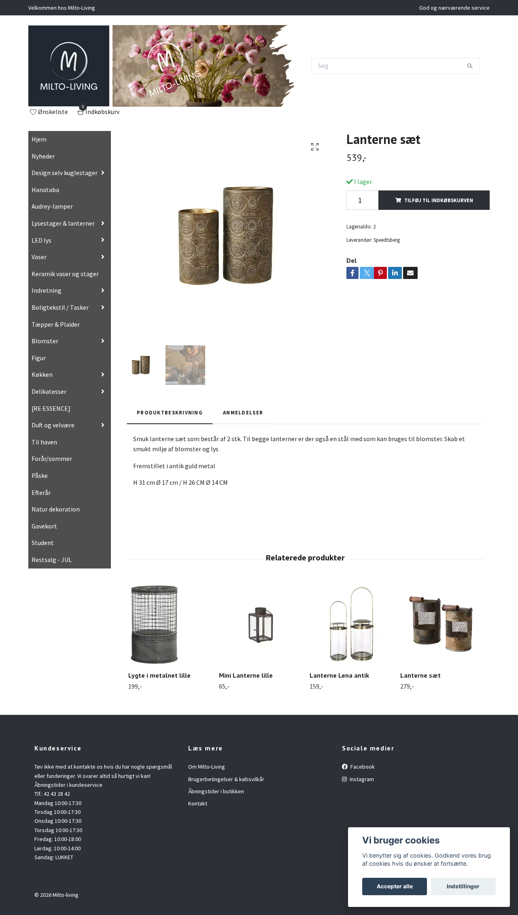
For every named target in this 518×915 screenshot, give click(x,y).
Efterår (41, 492)
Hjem (39, 139)
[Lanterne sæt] (441, 624)
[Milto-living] (68, 65)
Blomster (45, 341)
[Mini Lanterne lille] (259, 624)
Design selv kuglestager (65, 173)
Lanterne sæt (420, 675)
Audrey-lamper (52, 206)
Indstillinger (463, 886)
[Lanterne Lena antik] (350, 624)
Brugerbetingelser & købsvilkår (226, 779)
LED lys (41, 240)
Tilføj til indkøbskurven (438, 200)
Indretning (47, 290)
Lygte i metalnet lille (159, 675)
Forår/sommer (52, 458)
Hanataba (45, 190)
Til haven (44, 442)
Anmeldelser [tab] (243, 412)
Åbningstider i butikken (216, 791)
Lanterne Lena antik (339, 675)
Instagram (361, 779)
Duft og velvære (53, 425)
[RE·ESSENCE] (51, 408)
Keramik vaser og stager (65, 274)
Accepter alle (395, 886)
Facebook (362, 766)
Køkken (42, 374)
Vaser (39, 257)
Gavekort (44, 526)
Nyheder (43, 156)
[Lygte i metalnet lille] (169, 624)
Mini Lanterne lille (246, 675)
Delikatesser (49, 391)
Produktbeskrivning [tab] (170, 412)
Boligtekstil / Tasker (60, 307)
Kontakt (197, 803)
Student (43, 543)
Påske (40, 475)
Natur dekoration (56, 509)
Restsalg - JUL (52, 560)
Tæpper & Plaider (56, 324)
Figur (39, 358)
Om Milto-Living (206, 766)
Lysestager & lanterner (63, 223)
